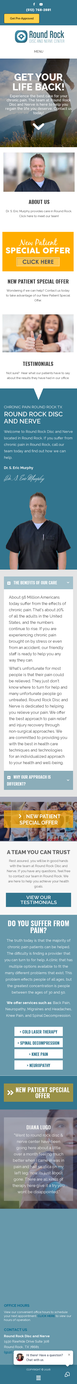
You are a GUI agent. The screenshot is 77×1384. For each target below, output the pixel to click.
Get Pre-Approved (22, 18)
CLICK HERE (46, 1316)
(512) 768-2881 (38, 10)
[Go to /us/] (39, 209)
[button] (38, 819)
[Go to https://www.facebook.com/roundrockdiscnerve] (34, 4)
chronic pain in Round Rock (27, 444)
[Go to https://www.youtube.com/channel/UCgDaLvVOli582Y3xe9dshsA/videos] (41, 4)
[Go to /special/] (38, 291)
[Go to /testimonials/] (38, 371)
